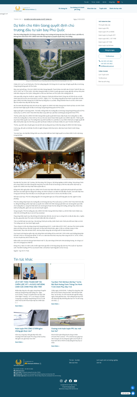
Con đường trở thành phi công (77, 8)
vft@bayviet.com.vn (107, 66)
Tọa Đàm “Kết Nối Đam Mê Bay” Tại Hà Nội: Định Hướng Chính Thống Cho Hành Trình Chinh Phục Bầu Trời (66, 284)
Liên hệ (104, 2)
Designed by (68, 386)
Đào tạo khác (73, 363)
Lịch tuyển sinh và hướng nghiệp (107, 360)
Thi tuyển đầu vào (104, 25)
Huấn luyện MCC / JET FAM (107, 39)
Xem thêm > (19, 306)
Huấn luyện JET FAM (105, 42)
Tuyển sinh (103, 8)
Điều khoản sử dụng (63, 388)
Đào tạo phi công (104, 81)
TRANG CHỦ (17, 19)
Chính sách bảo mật (73, 388)
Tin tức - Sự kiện (95, 2)
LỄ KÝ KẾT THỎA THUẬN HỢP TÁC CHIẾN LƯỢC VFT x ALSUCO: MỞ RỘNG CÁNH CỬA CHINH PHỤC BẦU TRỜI (30, 284)
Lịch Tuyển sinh (104, 75)
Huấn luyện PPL (104, 28)
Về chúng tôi (63, 8)
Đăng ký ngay (109, 50)
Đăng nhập (112, 2)
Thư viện (86, 2)
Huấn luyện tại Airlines (106, 45)
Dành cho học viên (116, 8)
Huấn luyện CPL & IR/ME (106, 32)
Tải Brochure (110, 56)
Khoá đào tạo (91, 8)
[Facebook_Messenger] (133, 393)
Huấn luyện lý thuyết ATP (107, 35)
